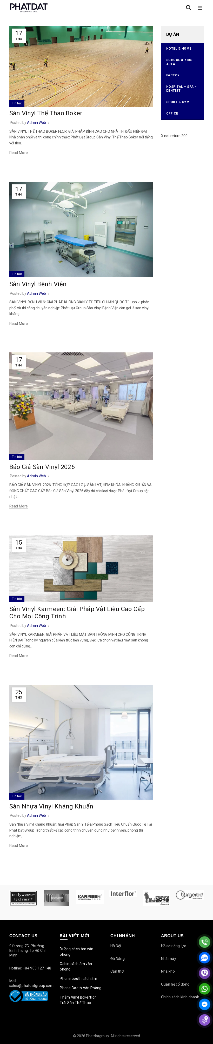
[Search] (188, 8)
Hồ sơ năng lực (173, 946)
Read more (18, 153)
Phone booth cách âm (78, 978)
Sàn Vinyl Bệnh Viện (38, 284)
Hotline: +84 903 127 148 (30, 968)
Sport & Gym (178, 102)
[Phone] (204, 942)
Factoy (173, 75)
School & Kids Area (179, 62)
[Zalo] (204, 957)
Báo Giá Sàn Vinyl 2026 (42, 467)
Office (172, 113)
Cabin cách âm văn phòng (76, 966)
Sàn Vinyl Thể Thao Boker (46, 113)
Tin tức (17, 103)
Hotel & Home (178, 48)
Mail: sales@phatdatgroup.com (31, 983)
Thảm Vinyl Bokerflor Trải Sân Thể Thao (78, 1000)
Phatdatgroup (97, 1036)
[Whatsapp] (204, 989)
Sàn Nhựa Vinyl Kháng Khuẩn (51, 806)
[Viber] (204, 973)
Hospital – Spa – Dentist (181, 89)
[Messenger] (204, 1004)
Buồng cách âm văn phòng (76, 951)
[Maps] (204, 1020)
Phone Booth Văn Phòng (80, 988)
